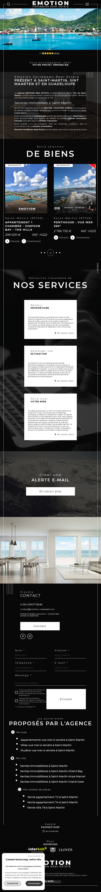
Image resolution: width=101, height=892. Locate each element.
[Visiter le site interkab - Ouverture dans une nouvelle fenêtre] (38, 849)
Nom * (20, 651)
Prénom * (62, 651)
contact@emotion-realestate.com (37, 609)
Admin (56, 875)
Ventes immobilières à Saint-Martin (44, 765)
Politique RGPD (74, 875)
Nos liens (63, 875)
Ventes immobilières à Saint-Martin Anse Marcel (52, 776)
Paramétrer (12, 883)
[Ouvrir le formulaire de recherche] (8, 4)
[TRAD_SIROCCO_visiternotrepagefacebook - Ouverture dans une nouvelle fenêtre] (23, 636)
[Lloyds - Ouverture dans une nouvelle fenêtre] (65, 849)
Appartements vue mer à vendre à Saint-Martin (53, 739)
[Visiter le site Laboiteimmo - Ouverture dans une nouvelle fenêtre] (50, 884)
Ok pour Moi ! (34, 883)
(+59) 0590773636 (31, 604)
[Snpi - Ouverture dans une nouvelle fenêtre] (52, 849)
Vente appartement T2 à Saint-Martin (52, 797)
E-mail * (61, 663)
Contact (97, 268)
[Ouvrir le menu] (87, 4)
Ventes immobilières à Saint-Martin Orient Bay (51, 771)
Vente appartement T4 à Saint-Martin (52, 802)
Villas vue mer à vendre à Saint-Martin (46, 745)
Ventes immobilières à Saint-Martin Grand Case (52, 781)
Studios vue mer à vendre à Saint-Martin (48, 750)
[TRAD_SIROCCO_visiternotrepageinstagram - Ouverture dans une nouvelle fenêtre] (29, 636)
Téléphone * (25, 663)
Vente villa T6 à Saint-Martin (46, 807)
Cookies (84, 875)
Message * (23, 675)
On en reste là (34, 856)
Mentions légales (45, 875)
